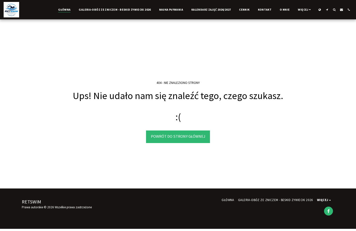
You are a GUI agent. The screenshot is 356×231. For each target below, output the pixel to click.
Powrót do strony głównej (178, 136)
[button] (327, 9)
